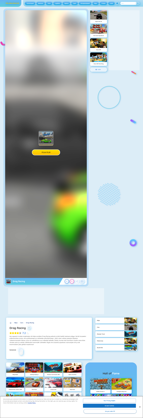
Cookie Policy (32, 403)
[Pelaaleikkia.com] (11, 323)
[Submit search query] (138, 3)
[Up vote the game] (67, 281)
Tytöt (74, 3)
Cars (21, 323)
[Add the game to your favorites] (29, 328)
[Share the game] (77, 281)
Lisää (111, 3)
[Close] (140, 407)
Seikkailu (40, 3)
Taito (49, 3)
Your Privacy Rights (109, 400)
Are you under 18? (110, 411)
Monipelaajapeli (85, 3)
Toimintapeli (30, 3)
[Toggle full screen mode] (82, 281)
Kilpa (95, 3)
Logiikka (57, 3)
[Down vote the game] (72, 281)
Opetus (66, 3)
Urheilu (103, 3)
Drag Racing (30, 323)
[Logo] (12, 3)
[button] (117, 3)
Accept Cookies (109, 405)
